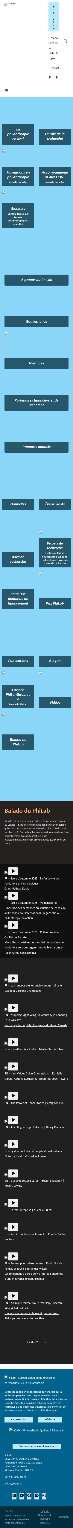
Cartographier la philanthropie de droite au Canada (35, 1025)
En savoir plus (19, 1419)
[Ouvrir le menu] (6, 90)
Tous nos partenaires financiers (36, 1446)
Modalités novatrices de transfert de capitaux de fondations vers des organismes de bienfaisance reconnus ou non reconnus (34, 947)
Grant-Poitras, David (16, 888)
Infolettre (54, 16)
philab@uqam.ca (13, 1483)
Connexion (63, 1517)
